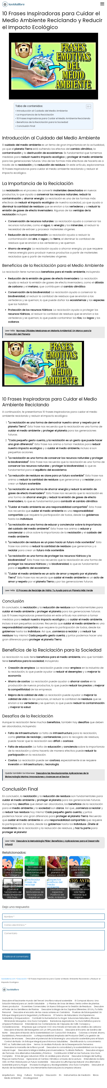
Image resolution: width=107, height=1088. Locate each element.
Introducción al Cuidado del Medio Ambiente (42, 110)
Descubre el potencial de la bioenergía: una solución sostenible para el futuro (65, 1038)
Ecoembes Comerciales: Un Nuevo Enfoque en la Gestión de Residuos (56, 1006)
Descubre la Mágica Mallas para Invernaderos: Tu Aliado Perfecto (50, 1050)
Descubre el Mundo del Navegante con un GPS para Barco (33, 1029)
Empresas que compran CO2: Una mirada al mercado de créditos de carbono (61, 1026)
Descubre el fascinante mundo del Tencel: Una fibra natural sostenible (37, 1000)
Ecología (38, 1075)
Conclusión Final (26, 126)
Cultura (28, 1075)
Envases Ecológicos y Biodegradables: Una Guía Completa (59, 1064)
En (60, 1075)
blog (19, 1075)
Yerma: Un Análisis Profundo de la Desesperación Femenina (63, 1044)
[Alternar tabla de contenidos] (87, 106)
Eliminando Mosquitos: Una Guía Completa (26, 1021)
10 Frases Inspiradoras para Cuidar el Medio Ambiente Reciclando (53, 118)
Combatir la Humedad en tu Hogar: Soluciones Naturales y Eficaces (65, 1018)
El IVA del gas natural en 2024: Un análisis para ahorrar (42, 1056)
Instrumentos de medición (77, 1075)
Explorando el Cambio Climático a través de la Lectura (54, 1059)
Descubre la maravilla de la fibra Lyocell (24, 1047)
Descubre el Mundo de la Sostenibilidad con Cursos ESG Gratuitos (43, 1032)
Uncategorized (30, 1078)
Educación (51, 1075)
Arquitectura (8, 1075)
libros (96, 1075)
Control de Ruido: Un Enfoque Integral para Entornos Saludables (36, 1041)
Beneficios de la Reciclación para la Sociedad (42, 122)
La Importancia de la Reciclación (35, 114)
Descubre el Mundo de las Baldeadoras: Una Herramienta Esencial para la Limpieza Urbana (53, 1066)
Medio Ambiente (12, 1078)
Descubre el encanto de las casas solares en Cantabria (42, 1012)
